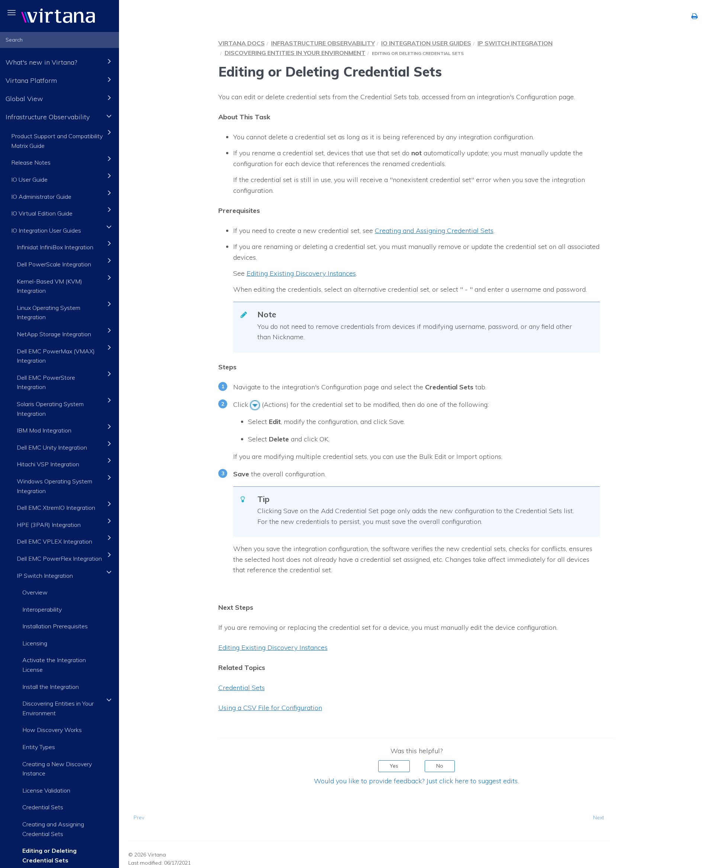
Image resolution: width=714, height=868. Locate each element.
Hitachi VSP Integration (48, 464)
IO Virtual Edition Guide (42, 213)
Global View (24, 98)
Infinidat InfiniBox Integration (55, 247)
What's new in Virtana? (41, 62)
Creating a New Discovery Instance (57, 768)
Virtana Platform (31, 80)
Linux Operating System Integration (48, 312)
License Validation (46, 790)
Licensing (34, 643)
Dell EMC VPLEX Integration (54, 541)
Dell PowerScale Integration (54, 264)
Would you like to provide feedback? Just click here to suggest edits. (416, 781)
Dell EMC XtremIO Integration (56, 507)
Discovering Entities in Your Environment (58, 708)
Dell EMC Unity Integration (52, 447)
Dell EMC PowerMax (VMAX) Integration (56, 356)
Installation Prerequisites (55, 626)
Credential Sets (42, 807)
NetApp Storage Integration (54, 334)
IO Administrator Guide (41, 196)
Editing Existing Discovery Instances (273, 647)
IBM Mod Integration (44, 430)
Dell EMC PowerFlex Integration (59, 558)
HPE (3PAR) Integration (49, 524)
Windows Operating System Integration (54, 486)
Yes (394, 765)
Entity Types (38, 747)
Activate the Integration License (54, 664)
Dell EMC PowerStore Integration (46, 382)
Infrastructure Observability (48, 117)
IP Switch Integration (45, 575)
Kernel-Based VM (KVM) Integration (49, 286)
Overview (35, 592)
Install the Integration (50, 686)
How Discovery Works (52, 729)
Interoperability (42, 609)
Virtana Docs (241, 43)
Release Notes (31, 162)
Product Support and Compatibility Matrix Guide (57, 140)
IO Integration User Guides (46, 230)
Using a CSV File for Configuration (270, 707)
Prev (139, 817)
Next (598, 817)
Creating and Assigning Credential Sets (53, 829)
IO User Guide (29, 179)
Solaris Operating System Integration (50, 408)
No (439, 765)
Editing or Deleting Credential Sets (49, 855)
